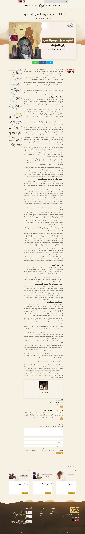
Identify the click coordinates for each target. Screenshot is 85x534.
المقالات (61, 5)
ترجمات (41, 513)
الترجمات (54, 5)
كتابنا (53, 515)
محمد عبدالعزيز (45, 392)
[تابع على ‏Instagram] (19, 1)
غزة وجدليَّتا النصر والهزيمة (22, 484)
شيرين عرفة (70, 485)
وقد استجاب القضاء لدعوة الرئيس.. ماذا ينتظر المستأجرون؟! (12, 123)
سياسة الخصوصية (26, 532)
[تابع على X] (21, 1)
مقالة (61, 485)
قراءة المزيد (71, 492)
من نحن (31, 5)
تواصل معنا (25, 5)
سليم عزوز (47, 485)
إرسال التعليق (59, 453)
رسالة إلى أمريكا (71, 484)
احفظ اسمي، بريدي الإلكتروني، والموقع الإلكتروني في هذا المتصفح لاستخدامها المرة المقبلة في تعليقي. (44, 450)
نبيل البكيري (23, 485)
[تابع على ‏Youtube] (24, 1)
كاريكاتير (48, 5)
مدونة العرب (56, 532)
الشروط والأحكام (20, 532)
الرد (61, 406)
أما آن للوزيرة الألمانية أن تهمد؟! (45, 484)
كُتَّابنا (36, 5)
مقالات (42, 511)
